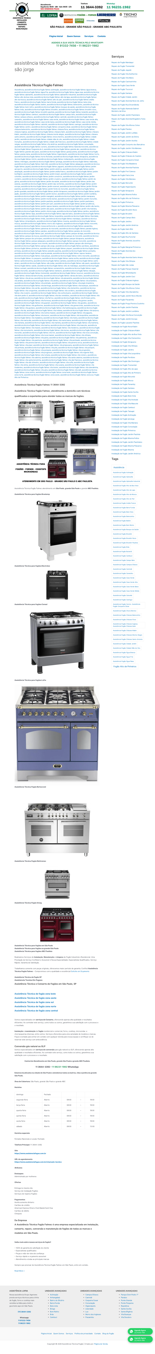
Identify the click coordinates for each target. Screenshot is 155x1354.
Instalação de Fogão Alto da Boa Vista (126, 334)
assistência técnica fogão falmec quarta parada (33, 253)
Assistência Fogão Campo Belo (124, 560)
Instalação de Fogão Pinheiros (124, 430)
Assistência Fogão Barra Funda (124, 507)
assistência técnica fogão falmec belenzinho (64, 104)
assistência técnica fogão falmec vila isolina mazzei (35, 313)
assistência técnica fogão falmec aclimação (42, 90)
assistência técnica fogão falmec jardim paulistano (74, 201)
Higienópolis (90, 1306)
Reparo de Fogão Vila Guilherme (124, 74)
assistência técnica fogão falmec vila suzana (46, 365)
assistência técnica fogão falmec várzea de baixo (63, 276)
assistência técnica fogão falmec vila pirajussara (52, 345)
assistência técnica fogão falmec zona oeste (41, 375)
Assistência (19, 90)
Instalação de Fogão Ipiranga (123, 419)
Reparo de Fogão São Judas (123, 265)
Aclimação (54, 1295)
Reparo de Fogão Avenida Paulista (125, 167)
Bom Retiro (54, 1312)
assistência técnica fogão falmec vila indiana (44, 310)
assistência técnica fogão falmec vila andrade (33, 283)
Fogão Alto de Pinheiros (124, 666)
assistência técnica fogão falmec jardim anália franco (44, 171)
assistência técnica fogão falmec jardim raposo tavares (36, 206)
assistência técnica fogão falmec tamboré (45, 271)
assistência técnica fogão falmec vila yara (31, 370)
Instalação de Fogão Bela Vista (124, 396)
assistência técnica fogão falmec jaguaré (47, 166)
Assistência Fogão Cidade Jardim (124, 644)
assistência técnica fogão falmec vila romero (69, 355)
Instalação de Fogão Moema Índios (125, 438)
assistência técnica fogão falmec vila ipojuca (80, 310)
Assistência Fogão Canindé (122, 569)
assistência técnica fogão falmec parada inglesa (78, 228)
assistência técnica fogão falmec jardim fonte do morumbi (45, 189)
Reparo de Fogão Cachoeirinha (124, 81)
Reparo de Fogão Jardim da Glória (125, 137)
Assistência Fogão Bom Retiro (123, 525)
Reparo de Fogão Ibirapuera (123, 191)
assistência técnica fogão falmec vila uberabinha (78, 367)
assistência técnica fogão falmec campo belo (57, 114)
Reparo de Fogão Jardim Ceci (123, 276)
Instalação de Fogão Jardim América (126, 454)
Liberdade (89, 1309)
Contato (97, 1333)
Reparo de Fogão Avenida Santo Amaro (127, 257)
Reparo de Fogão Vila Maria (122, 78)
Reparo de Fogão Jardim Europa (124, 319)
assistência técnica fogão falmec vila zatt (64, 370)
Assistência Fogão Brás (121, 547)
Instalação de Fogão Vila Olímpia (124, 346)
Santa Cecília (126, 1309)
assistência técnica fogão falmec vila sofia (56, 362)
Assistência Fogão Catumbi (122, 595)
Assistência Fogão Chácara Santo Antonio (128, 639)
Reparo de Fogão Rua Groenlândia (125, 105)
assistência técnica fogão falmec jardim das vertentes (42, 184)
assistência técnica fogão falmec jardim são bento (79, 206)
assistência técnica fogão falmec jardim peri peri (34, 204)
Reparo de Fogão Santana (122, 93)
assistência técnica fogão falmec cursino (31, 147)
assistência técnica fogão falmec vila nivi (39, 333)
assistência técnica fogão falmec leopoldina (45, 216)
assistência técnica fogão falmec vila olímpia (72, 335)
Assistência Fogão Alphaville (123, 477)
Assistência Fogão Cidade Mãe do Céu (126, 648)
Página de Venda (101, 1344)
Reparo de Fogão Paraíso (122, 129)
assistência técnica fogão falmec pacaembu (75, 226)
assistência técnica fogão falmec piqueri (56, 248)
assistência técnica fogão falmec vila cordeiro (56, 290)
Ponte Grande (126, 1300)
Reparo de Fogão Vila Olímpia (123, 261)
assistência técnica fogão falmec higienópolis (49, 154)
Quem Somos (58, 1333)
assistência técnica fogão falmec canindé (50, 117)
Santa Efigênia (126, 1312)
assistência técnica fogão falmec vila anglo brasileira (73, 283)
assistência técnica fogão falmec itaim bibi (31, 164)
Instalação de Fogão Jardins (123, 350)
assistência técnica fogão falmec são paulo (72, 263)
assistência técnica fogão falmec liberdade (81, 216)
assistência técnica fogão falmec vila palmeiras (68, 338)
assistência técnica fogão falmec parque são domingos (70, 243)
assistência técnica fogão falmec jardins (73, 211)
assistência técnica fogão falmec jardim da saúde (39, 181)
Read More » (20, 1271)
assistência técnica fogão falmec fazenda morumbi (68, 147)
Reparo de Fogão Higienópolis (124, 187)
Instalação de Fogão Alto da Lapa (125, 369)
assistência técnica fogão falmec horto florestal (33, 157)
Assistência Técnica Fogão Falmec (39, 85)
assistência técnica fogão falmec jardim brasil (41, 174)
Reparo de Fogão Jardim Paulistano (126, 115)
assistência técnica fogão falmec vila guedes (69, 303)
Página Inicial (46, 1333)
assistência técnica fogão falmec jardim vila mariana (75, 209)
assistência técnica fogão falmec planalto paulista (41, 251)
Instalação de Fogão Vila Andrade (125, 400)
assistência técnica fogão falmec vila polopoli (76, 347)
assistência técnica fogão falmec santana (50, 261)
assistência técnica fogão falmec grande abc (61, 149)
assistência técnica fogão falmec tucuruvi (66, 273)
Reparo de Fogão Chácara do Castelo (126, 156)
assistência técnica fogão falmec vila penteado (61, 340)
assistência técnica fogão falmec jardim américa (42, 169)
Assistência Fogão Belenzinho (123, 516)
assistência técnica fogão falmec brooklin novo (77, 109)
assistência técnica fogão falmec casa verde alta (78, 119)
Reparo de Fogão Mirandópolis (124, 273)
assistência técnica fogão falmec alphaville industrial (55, 94)
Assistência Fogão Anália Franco (124, 503)
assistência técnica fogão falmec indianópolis (55, 159)
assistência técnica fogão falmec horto (83, 154)
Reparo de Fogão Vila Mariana (123, 179)
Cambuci (53, 1317)
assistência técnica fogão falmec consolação (75, 144)
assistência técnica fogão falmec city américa (39, 144)
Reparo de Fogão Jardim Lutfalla (124, 133)
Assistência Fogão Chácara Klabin (125, 630)
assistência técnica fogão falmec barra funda (38, 102)
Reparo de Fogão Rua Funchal (123, 237)
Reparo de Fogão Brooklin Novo (124, 210)
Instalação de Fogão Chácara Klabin (126, 330)
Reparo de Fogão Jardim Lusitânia (125, 311)
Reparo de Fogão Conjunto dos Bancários (128, 144)
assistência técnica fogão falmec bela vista (74, 102)
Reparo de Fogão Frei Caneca (123, 171)
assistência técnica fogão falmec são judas (37, 263)
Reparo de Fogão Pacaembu (123, 300)
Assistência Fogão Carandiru (123, 573)
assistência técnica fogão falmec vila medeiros (60, 328)
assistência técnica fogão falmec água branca (78, 90)
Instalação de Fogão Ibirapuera (124, 342)
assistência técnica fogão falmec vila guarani (32, 303)
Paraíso (124, 1297)
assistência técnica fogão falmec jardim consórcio (42, 176)
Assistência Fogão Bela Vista (123, 512)
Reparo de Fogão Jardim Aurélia (124, 141)
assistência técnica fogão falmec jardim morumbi (77, 199)
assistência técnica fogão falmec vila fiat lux (35, 298)
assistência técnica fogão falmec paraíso (31, 231)
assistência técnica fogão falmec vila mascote (68, 325)
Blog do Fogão (108, 1333)
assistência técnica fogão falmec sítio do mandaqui (57, 266)
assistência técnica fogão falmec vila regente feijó (73, 352)
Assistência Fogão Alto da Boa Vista (125, 485)
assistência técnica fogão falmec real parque (32, 256)
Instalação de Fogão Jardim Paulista (126, 434)
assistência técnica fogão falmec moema (53, 221)
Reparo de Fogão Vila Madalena (124, 164)
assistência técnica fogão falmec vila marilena (80, 323)
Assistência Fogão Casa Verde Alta (125, 582)
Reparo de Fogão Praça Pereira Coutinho (128, 303)
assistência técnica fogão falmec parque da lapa (64, 233)
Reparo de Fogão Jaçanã (121, 70)
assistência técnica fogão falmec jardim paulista (34, 201)
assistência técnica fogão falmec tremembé (32, 273)
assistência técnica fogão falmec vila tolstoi (41, 367)
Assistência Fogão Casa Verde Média (126, 591)
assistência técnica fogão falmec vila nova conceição (77, 333)
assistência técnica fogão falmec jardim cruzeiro (41, 179)
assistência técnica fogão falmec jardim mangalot (34, 196)
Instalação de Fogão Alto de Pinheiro (126, 373)
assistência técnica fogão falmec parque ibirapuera (63, 238)
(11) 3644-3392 (24, 1312)
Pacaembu (89, 1317)
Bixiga (52, 1309)
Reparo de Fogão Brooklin (122, 214)
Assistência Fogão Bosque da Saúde (126, 529)
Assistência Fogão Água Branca (124, 652)
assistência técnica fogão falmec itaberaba (80, 162)
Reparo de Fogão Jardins (122, 221)
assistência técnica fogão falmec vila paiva (31, 338)
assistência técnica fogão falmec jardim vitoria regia (35, 211)
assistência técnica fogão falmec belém (30, 104)
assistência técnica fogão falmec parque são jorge (35, 246)
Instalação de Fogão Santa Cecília (125, 392)
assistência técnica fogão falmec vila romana (32, 355)
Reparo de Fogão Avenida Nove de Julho (128, 101)
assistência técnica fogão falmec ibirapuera (70, 157)
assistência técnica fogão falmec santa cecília (60, 258)
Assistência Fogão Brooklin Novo (124, 538)
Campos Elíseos (91, 1295)
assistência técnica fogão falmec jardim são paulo (34, 209)
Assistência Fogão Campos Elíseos (125, 564)
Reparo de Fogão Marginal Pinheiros (126, 247)
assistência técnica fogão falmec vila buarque (70, 285)
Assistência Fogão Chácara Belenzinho (126, 615)
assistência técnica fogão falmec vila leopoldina (69, 315)
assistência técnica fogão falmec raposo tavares (72, 253)
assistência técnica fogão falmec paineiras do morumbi (36, 228)
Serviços (69, 1333)
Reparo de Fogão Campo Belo (123, 218)
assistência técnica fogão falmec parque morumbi (66, 241)
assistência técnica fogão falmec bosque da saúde (55, 107)
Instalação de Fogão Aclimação (124, 415)
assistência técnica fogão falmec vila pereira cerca (62, 342)
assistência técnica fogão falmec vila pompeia (33, 350)
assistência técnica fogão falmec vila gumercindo (63, 305)
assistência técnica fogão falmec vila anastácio (78, 281)
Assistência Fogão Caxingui (122, 600)
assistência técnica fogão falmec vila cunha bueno (51, 293)
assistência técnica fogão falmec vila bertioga (33, 285)
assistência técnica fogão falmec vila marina (32, 325)
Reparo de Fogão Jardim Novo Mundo (127, 296)
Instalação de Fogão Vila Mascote (125, 403)
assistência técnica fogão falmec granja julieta (58, 152)
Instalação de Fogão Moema (123, 450)
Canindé (88, 1297)
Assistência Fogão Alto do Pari (123, 499)
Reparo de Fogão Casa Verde (123, 85)
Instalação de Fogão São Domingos (126, 361)
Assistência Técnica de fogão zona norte (35, 1006)
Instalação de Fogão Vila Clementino (126, 338)
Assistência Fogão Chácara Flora (124, 619)
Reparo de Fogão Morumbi (122, 183)
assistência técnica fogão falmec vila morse (51, 330)
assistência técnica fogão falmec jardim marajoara (75, 196)
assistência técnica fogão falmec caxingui (64, 124)
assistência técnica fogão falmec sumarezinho (45, 268)
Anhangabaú (55, 1297)
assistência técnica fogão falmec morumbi (80, 223)
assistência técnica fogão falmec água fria (31, 92)
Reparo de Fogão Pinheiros (122, 202)
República (125, 1306)
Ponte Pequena (127, 1303)
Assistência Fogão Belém (122, 521)
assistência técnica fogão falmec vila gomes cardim (72, 300)
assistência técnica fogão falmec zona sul (76, 375)
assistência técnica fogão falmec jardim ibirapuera (47, 191)
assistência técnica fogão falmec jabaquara (66, 164)
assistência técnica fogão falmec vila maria (60, 318)
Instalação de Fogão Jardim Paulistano (127, 442)
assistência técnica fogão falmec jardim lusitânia (77, 194)
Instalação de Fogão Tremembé (124, 365)
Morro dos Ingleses (93, 1314)
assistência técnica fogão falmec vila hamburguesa (56, 308)
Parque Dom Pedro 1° (129, 1295)
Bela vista (54, 1306)
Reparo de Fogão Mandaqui (122, 62)
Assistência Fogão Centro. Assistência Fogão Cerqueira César (126, 605)
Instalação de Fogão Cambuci (123, 407)
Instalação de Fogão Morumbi (123, 377)
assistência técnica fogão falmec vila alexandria (53, 278)
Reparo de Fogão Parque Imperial (125, 269)
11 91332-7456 (66, 45)
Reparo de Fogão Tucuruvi (122, 89)
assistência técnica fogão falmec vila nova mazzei (34, 335)
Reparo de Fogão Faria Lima (123, 175)
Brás (52, 1314)
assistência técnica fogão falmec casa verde (40, 119)
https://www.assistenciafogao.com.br (30, 1153)
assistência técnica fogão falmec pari (29, 233)
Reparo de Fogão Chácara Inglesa (125, 280)
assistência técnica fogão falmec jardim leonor (38, 194)
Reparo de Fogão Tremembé (123, 66)
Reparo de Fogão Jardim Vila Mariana (126, 148)
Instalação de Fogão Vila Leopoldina (126, 353)
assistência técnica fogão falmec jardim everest (40, 186)
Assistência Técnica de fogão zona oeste (35, 998)
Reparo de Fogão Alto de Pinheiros (125, 198)
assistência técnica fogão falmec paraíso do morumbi (69, 231)
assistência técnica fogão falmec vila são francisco (62, 360)
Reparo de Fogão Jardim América (125, 225)
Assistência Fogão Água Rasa (123, 661)
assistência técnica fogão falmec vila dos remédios (49, 295)
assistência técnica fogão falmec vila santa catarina (62, 357)
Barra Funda (55, 1303)
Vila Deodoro (126, 1317)
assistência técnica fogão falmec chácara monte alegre (42, 134)
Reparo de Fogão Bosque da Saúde (126, 284)
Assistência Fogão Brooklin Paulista (125, 543)
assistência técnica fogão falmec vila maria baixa (51, 320)
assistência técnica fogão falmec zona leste (53, 372)
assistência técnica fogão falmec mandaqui (63, 219)
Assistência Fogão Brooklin (122, 534)
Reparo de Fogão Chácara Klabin (125, 152)
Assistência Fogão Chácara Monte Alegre (127, 635)
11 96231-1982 (89, 45)
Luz (86, 1312)
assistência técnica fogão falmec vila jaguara (74, 313)
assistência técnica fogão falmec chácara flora (49, 129)
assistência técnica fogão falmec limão (30, 219)
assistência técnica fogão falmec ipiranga (45, 162)
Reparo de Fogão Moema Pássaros (125, 206)
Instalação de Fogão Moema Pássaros (127, 446)
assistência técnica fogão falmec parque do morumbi (61, 236)
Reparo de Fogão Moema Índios (124, 194)
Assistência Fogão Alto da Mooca (125, 494)
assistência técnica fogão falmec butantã (71, 112)
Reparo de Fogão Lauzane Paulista (125, 323)
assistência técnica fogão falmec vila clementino (60, 288)
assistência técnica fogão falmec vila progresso (33, 352)
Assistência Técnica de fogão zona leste (35, 993)
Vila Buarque (126, 1314)
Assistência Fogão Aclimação (123, 472)
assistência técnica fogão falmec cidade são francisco (44, 142)
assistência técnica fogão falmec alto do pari (44, 100)
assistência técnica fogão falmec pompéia (78, 251)
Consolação (90, 1303)
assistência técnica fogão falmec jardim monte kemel (36, 199)
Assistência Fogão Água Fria (123, 657)
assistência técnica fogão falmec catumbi (31, 124)
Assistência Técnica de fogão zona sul (34, 1002)
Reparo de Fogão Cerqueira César (125, 160)
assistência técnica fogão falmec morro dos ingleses (42, 223)
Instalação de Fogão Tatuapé (123, 411)
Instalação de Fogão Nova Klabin (124, 327)
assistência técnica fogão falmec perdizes (72, 246)
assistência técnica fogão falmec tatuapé (79, 271)
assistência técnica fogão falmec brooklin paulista (34, 112)
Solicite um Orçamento (80, 971)
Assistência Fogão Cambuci (122, 556)
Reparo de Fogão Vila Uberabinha (125, 292)
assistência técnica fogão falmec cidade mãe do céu (41, 139)
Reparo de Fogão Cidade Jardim (124, 97)
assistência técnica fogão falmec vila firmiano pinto (74, 298)
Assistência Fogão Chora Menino (124, 611)
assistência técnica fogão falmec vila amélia (41, 281)
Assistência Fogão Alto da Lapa (124, 490)
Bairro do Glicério (57, 1300)
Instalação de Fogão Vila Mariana (125, 423)
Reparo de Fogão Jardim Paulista (125, 307)
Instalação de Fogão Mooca (122, 380)
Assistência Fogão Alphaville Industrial (126, 481)
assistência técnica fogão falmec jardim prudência (74, 204)
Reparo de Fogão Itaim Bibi (122, 229)
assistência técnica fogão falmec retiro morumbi (70, 256)
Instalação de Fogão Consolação (124, 427)
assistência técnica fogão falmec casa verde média (75, 122)
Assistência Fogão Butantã (122, 551)
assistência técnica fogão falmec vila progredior (71, 350)
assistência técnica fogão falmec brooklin (41, 109)
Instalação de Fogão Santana (123, 388)
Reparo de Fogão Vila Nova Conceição (127, 315)
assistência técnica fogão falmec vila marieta (43, 323)
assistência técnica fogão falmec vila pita (41, 347)
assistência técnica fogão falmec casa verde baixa (34, 122)
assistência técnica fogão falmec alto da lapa (52, 97)
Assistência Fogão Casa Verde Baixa (125, 587)
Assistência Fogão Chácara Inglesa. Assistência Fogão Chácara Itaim (125, 625)
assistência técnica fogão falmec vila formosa (33, 300)
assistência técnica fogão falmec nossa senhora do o (36, 226)
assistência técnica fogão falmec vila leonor (32, 315)
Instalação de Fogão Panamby (123, 384)
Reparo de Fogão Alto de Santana (125, 233)
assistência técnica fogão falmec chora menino (45, 137)
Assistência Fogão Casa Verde (123, 578)
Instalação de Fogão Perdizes (123, 357)
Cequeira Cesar (91, 1300)
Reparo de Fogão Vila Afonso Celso (126, 125)
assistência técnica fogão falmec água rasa (66, 92)
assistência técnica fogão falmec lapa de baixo (54, 214)
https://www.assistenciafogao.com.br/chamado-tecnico (38, 1162)
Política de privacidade (84, 1333)
